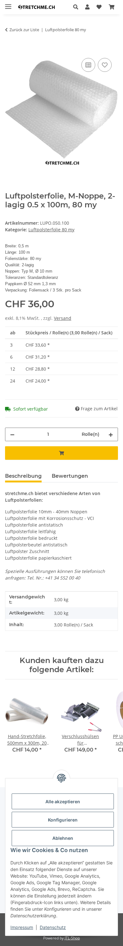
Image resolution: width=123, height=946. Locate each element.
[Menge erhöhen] (111, 434)
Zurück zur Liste (24, 29)
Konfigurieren (63, 819)
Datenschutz (53, 927)
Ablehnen (62, 838)
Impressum (21, 927)
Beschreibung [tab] (23, 476)
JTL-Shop (72, 938)
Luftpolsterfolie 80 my (51, 230)
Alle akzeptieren (62, 801)
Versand (62, 318)
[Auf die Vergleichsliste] (88, 65)
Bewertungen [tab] (70, 476)
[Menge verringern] (12, 434)
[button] (77, 7)
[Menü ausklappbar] (8, 4)
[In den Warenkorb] (10, 49)
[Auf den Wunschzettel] (105, 65)
